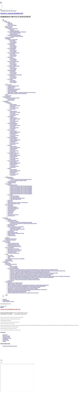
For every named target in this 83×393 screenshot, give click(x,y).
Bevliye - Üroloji (11, 129)
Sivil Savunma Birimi (12, 48)
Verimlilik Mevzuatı (11, 86)
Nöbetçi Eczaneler (11, 234)
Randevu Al (7, 237)
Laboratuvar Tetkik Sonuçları (11, 238)
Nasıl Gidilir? (12, 40)
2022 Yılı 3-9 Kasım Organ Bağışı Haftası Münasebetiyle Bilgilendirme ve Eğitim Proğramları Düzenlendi (30, 275)
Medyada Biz (8, 263)
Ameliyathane (10, 205)
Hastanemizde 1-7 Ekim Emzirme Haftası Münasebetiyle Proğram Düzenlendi (23, 288)
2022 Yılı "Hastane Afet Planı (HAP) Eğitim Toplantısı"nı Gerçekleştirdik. (24, 278)
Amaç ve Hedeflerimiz (12, 25)
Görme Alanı (10, 213)
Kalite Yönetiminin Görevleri (13, 85)
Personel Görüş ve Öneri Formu (14, 250)
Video (6, 294)
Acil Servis (10, 103)
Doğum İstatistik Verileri (12, 184)
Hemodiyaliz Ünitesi (12, 182)
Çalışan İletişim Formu (12, 252)
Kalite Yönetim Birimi (12, 91)
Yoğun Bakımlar (11, 178)
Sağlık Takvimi (11, 280)
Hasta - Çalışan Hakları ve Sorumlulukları (16, 226)
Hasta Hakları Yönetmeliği (15, 227)
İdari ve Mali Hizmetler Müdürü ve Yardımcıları (17, 31)
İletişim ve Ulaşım (6, 241)
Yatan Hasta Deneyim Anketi (13, 244)
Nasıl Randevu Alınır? (12, 220)
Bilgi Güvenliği (8, 95)
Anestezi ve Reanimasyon (13, 123)
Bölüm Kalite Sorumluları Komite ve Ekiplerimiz (17, 93)
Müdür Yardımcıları (14, 34)
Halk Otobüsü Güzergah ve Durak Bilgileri (16, 258)
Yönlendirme (5, 217)
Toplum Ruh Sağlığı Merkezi (13, 208)
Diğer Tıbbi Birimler (9, 204)
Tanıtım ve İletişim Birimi (13, 39)
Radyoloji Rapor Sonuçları (10, 239)
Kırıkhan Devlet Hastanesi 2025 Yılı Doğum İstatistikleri (21, 193)
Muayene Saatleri (11, 225)
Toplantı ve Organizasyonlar (13, 268)
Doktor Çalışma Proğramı (15, 105)
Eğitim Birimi (10, 57)
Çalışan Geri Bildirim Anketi (13, 243)
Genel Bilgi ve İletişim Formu (13, 253)
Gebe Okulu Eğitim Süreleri (15, 199)
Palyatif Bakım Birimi (12, 181)
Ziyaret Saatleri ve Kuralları (13, 221)
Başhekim (12, 29)
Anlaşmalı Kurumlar (12, 235)
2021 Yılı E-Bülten (13, 266)
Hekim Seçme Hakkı (14, 230)
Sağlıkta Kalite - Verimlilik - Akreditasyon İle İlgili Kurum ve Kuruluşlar (22, 92)
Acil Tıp (9, 110)
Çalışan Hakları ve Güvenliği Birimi (15, 74)
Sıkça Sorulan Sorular (14, 107)
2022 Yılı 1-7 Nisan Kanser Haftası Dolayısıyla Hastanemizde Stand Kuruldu (25, 279)
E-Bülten (9, 265)
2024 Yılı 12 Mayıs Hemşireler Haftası (15, 282)
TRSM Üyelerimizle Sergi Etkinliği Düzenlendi (17, 291)
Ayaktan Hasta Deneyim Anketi (14, 245)
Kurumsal (5, 20)
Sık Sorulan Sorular (9, 260)
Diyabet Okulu (10, 211)
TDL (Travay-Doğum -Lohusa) (14, 203)
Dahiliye (9, 168)
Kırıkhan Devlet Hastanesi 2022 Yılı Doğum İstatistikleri (21, 190)
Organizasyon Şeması (9, 37)
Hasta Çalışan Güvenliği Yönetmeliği (17, 228)
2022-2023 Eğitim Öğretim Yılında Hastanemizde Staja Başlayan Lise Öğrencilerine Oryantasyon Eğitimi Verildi (32, 277)
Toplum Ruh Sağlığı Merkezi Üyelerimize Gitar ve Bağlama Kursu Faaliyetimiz (23, 292)
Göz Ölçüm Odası (11, 215)
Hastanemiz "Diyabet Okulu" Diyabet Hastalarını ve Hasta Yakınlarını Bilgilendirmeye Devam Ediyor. (27, 289)
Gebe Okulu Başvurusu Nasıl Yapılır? (17, 198)
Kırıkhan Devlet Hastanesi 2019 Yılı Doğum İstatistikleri (21, 187)
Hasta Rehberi (8, 219)
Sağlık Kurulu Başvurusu (12, 232)
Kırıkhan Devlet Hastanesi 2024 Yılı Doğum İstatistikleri (21, 192)
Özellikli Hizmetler (9, 177)
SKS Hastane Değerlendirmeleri (14, 89)
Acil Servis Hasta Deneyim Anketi (14, 246)
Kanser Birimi (10, 212)
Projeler (6, 94)
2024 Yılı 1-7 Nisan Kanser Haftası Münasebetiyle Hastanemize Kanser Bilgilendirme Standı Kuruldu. (30, 271)
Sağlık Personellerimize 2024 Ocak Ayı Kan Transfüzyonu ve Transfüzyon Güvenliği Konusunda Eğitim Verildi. (31, 274)
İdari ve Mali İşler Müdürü (15, 32)
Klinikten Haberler (13, 133)
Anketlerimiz (7, 242)
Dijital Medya (5, 261)
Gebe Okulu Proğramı (14, 195)
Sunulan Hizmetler (11, 99)
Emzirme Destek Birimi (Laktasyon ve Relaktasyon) (18, 202)
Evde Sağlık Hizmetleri (12, 206)
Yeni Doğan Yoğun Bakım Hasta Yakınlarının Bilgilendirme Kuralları (23, 223)
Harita (9, 257)
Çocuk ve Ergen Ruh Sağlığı (13, 160)
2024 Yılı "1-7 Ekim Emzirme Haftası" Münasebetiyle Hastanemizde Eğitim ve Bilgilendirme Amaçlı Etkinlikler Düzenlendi (34, 269)
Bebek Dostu (10, 200)
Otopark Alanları (11, 256)
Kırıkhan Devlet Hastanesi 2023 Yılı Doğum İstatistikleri (21, 191)
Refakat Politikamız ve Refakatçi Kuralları (16, 233)
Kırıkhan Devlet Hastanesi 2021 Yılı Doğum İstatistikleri (21, 189)
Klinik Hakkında (13, 104)
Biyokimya (10, 145)
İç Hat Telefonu (13, 42)
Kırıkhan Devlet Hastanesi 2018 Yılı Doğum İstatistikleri (21, 185)
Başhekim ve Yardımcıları (13, 28)
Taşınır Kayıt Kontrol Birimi (13, 61)
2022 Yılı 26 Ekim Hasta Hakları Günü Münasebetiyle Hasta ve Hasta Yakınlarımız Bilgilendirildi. (27, 286)
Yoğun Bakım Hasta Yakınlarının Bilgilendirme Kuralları (21, 222)
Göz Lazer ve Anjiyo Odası (13, 214)
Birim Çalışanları (13, 41)
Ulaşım (6, 254)
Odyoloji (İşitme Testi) (12, 209)
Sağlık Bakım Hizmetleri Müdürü (14, 35)
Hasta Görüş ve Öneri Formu (13, 248)
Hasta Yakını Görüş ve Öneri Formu (15, 249)
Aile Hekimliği (10, 116)
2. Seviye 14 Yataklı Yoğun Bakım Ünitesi (18, 180)
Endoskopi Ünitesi (11, 210)
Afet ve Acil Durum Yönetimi (13, 52)
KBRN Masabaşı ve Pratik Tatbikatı (15, 283)
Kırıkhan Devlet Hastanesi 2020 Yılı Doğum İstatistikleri (21, 188)
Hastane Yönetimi (8, 27)
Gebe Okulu (10, 194)
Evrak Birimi (10, 79)
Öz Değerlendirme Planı (12, 90)
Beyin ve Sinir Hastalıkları (13, 137)
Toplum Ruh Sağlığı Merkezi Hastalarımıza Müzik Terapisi (19, 290)
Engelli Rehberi (11, 231)
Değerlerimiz (10, 24)
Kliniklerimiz (7, 102)
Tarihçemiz (10, 23)
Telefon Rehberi (8, 259)
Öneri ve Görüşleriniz (9, 247)
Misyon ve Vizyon (8, 26)
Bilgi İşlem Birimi (11, 43)
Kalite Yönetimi (8, 84)
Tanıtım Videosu (11, 100)
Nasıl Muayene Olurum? (12, 224)
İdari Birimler (8, 38)
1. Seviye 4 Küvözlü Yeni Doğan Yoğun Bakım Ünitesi (20, 179)
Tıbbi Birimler (5, 101)
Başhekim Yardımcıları (14, 30)
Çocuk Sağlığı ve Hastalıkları (13, 152)
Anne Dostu (10, 201)
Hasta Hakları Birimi (12, 70)
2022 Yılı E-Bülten (13, 267)
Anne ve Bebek (8, 183)
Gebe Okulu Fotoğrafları (15, 197)
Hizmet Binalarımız (6, 96)
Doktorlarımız (13, 108)
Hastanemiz (7, 21)
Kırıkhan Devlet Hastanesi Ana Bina (12, 97)
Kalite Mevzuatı (11, 88)
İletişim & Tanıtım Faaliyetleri (11, 264)
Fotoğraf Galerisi (8, 281)
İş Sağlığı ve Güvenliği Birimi (13, 65)
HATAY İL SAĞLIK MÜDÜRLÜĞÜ (11, 13)
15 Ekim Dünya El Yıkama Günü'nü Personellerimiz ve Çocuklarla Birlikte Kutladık (24, 287)
